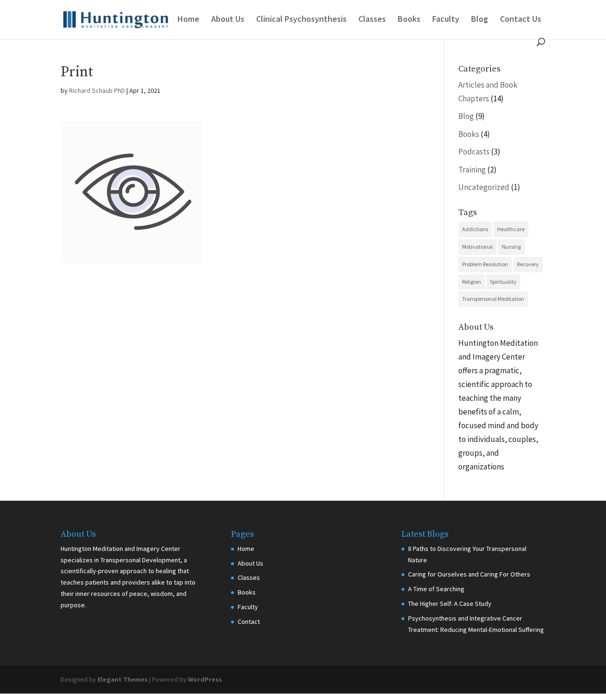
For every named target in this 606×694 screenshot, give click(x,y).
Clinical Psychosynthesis (301, 20)
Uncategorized (483, 187)
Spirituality (503, 281)
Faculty (445, 20)
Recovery (528, 264)
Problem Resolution (485, 264)
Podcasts (474, 151)
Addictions (475, 229)
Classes (372, 20)
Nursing (511, 246)
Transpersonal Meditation (493, 298)
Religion (471, 281)
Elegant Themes (123, 679)
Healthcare (511, 229)
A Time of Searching (436, 589)
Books (409, 20)
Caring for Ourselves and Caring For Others (469, 574)
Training (472, 169)
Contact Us (520, 20)
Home (188, 20)
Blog (479, 20)
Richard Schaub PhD (97, 90)
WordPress (205, 679)
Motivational (477, 246)
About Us (227, 20)
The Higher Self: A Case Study (449, 603)
